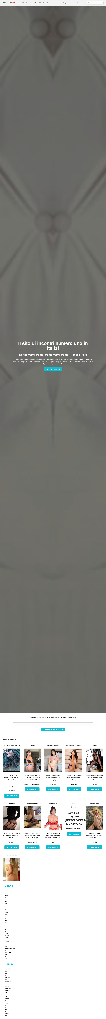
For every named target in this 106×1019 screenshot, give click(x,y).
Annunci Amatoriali (35, 3)
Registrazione (67, 3)
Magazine (46, 3)
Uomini (9, 964)
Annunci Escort (22, 3)
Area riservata (78, 3)
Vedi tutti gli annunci (53, 369)
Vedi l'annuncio (12, 796)
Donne (9, 886)
